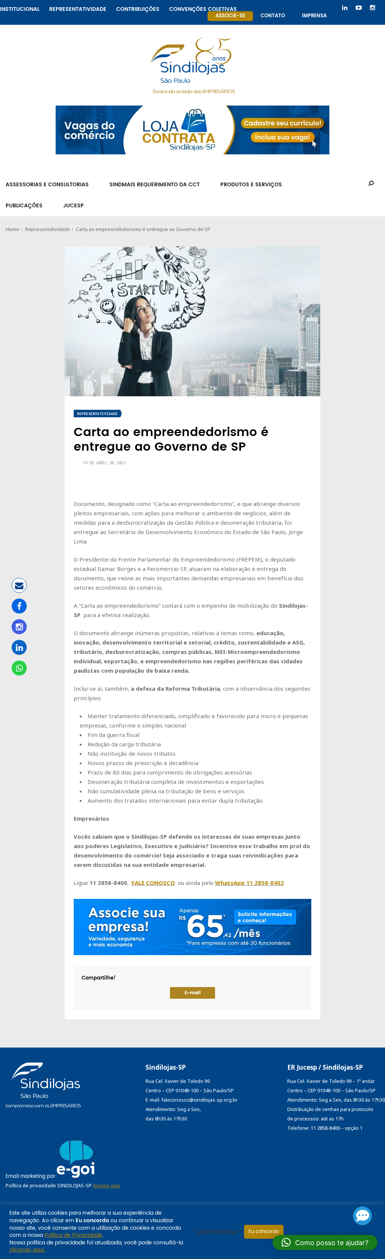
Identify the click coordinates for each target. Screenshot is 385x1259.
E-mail (193, 992)
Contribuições (137, 8)
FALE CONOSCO (153, 882)
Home (12, 229)
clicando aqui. (27, 1249)
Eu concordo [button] (264, 1232)
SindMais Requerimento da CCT (154, 184)
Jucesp (73, 205)
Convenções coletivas (203, 8)
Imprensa (314, 16)
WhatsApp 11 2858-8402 (249, 882)
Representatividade (77, 8)
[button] (325, 1242)
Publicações (24, 205)
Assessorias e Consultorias (47, 184)
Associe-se (230, 16)
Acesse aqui (106, 1185)
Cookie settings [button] (217, 1231)
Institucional (19, 8)
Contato (273, 16)
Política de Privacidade (73, 1235)
